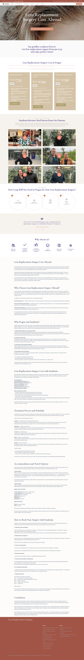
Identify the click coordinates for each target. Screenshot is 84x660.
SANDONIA (6, 4)
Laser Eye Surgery (46, 631)
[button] (13, 223)
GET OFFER (79, 3)
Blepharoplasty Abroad (47, 643)
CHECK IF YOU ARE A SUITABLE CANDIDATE (42, 28)
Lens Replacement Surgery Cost (49, 634)
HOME (12, 3)
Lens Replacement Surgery (20, 619)
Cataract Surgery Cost (47, 636)
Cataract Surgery (46, 629)
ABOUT (32, 3)
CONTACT (43, 3)
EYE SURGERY (18, 3)
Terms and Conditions (47, 648)
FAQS (37, 3)
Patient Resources (46, 646)
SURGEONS (26, 3)
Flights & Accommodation (48, 644)
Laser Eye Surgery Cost (47, 638)
